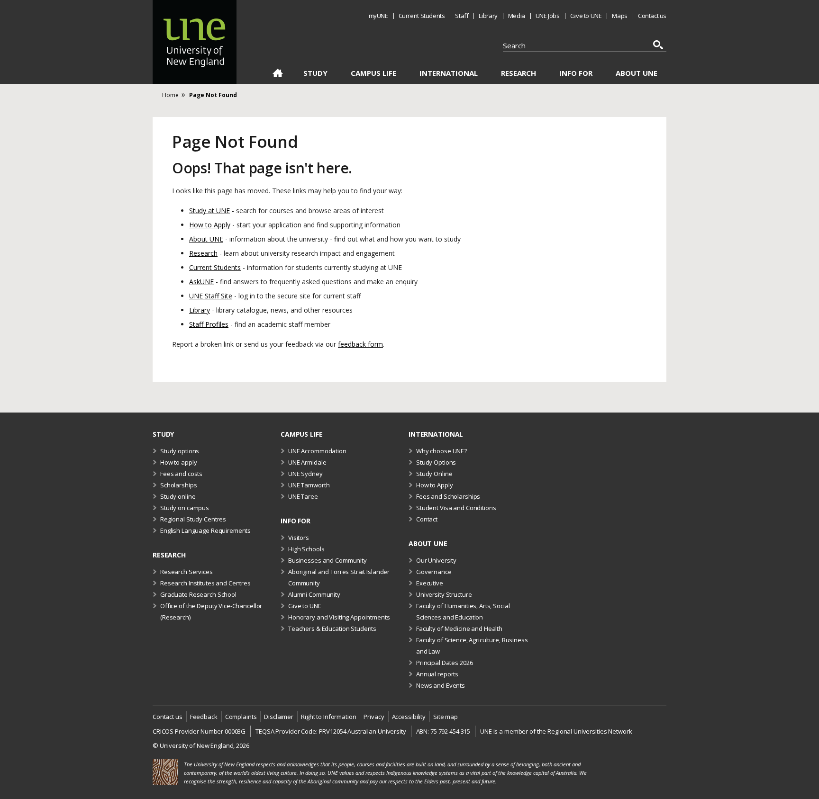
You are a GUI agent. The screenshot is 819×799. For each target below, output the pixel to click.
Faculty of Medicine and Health (459, 628)
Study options (179, 451)
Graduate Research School (198, 594)
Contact (426, 519)
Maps (619, 15)
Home (277, 75)
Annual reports (437, 674)
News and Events (440, 685)
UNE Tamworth (308, 485)
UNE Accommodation (317, 451)
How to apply (178, 462)
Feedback (204, 716)
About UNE (636, 73)
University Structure (444, 594)
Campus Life (373, 73)
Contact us (652, 15)
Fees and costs (181, 473)
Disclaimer (278, 716)
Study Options (436, 462)
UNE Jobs (548, 15)
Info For (575, 73)
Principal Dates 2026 (444, 662)
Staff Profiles (208, 324)
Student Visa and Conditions (456, 507)
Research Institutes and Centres (205, 583)
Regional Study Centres (193, 519)
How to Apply (209, 224)
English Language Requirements (205, 530)
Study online (177, 496)
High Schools (306, 549)
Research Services (186, 571)
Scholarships (178, 485)
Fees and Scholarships (448, 496)
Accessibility (409, 716)
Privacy (374, 716)
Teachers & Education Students (332, 628)
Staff (461, 15)
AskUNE (201, 281)
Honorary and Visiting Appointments (339, 617)
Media (516, 15)
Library (488, 15)
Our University (436, 560)
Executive (429, 583)
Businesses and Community (327, 560)
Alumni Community (314, 594)
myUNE (378, 15)
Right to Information (328, 716)
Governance (434, 571)
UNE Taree (303, 496)
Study (315, 73)
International (448, 73)
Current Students (422, 15)
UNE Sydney (305, 473)
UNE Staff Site (210, 295)
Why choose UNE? (441, 451)
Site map (445, 716)
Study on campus (184, 507)
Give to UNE (586, 15)
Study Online (434, 473)
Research (518, 73)
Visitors (298, 537)
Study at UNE (209, 210)
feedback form (360, 344)
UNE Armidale (307, 462)
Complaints (241, 716)
